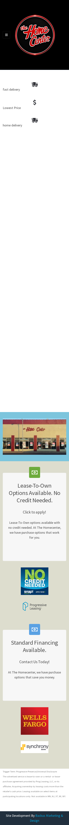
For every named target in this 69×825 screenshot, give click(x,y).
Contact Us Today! (37, 687)
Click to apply (36, 547)
